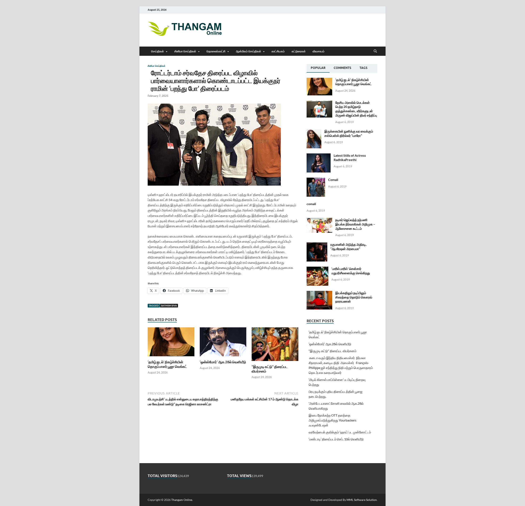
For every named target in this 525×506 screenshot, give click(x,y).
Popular (318, 68)
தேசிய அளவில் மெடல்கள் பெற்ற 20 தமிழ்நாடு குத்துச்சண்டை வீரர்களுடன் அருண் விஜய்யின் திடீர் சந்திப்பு (356, 109)
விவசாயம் (318, 51)
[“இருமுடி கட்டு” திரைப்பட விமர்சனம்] (275, 345)
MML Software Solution (362, 499)
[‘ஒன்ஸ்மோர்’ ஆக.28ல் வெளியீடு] (223, 343)
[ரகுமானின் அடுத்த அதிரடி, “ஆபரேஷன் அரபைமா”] (317, 245)
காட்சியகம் (278, 51)
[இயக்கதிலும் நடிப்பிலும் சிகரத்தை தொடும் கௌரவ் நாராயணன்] (319, 293)
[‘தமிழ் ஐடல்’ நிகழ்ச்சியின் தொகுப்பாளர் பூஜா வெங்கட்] (171, 343)
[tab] (318, 68)
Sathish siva (169, 305)
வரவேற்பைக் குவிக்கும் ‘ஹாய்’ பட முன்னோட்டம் (340, 432)
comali (311, 204)
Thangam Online (181, 499)
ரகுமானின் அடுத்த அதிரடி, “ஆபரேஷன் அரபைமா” (348, 246)
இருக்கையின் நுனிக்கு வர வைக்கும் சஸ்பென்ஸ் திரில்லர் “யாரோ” (348, 133)
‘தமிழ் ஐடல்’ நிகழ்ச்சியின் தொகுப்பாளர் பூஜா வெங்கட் (167, 364)
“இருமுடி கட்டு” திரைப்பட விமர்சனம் (332, 351)
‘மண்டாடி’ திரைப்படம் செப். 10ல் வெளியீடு (336, 439)
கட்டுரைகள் (299, 51)
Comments (342, 68)
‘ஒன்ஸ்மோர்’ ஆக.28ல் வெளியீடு (223, 362)
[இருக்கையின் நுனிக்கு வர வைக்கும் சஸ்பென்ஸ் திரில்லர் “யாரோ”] (314, 132)
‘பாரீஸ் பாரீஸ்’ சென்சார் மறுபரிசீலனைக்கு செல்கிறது (350, 271)
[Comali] (316, 180)
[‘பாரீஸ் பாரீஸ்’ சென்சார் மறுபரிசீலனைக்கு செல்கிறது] (317, 269)
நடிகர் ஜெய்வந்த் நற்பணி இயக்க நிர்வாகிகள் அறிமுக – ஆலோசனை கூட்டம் (355, 224)
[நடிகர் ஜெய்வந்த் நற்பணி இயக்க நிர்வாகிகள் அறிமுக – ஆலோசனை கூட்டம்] (319, 220)
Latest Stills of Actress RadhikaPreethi (350, 157)
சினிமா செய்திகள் (185, 51)
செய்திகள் (157, 51)
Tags (364, 68)
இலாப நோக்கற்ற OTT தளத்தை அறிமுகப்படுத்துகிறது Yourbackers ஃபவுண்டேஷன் (332, 420)
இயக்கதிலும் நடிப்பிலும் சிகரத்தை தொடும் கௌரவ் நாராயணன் (353, 297)
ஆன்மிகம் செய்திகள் (248, 51)
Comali (333, 180)
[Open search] (375, 51)
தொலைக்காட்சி (216, 51)
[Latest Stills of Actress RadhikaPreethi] (319, 156)
